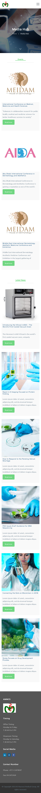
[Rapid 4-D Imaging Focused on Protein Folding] (20, 371)
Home (14, 33)
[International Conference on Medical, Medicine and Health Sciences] (20, 83)
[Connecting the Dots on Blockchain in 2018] (20, 572)
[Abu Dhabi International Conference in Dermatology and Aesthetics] (20, 153)
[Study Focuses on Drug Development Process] (20, 637)
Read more (8, 122)
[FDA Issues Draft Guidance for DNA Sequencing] (20, 505)
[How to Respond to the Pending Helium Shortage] (20, 438)
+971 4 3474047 (15, 770)
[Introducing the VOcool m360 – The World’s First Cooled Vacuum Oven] (20, 304)
